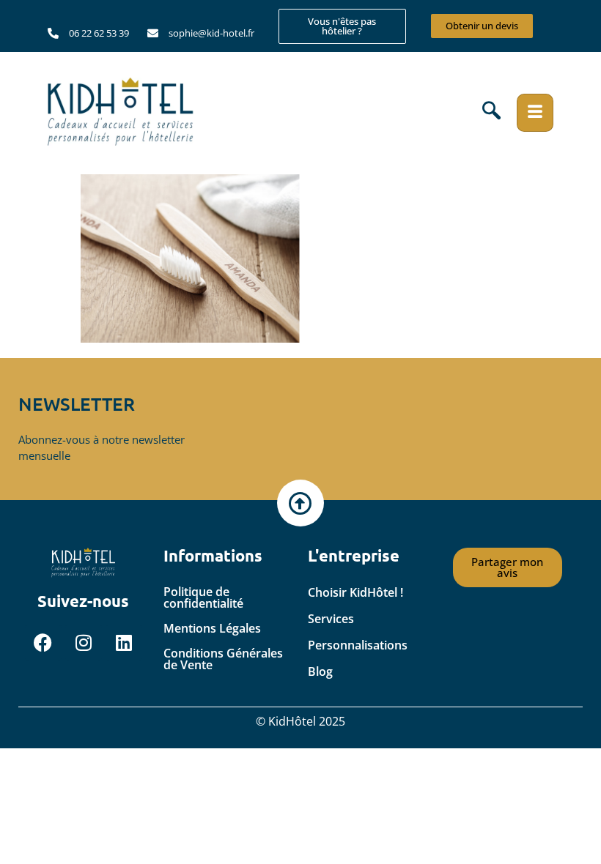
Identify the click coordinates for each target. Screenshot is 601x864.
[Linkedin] (124, 643)
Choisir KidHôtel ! (355, 592)
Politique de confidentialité (203, 597)
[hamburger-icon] (535, 113)
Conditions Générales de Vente (223, 659)
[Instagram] (83, 643)
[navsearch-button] (491, 113)
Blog (320, 671)
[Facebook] (43, 643)
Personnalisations (358, 645)
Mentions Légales (212, 628)
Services (331, 619)
